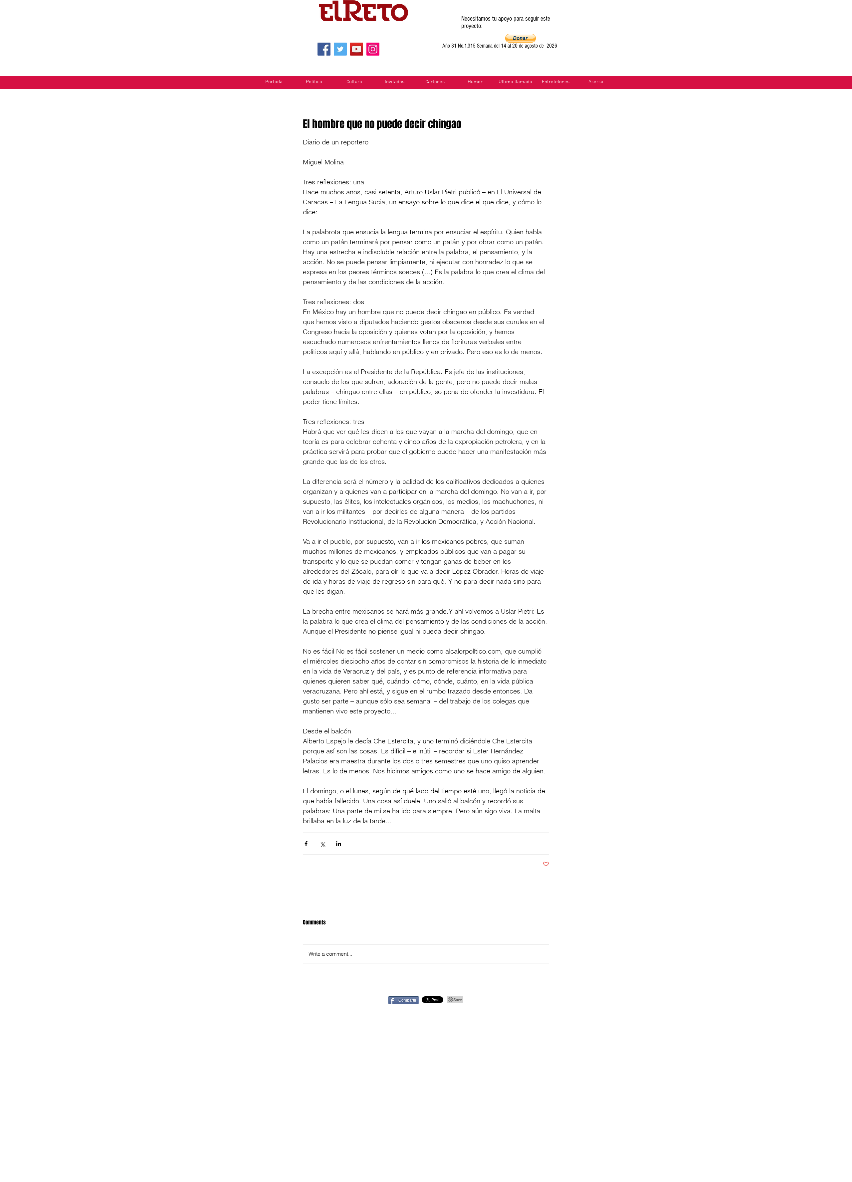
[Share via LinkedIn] (338, 844)
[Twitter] (340, 49)
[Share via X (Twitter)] (322, 844)
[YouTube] (356, 49)
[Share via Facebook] (306, 844)
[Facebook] (324, 49)
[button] (520, 38)
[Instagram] (372, 49)
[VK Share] (571, 999)
